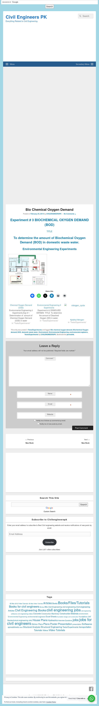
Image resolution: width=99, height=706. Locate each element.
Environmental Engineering (59, 332)
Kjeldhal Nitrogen (77, 319)
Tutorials (38, 630)
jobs (76, 619)
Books (54, 603)
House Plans (40, 620)
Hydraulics (53, 620)
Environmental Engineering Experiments (50, 249)
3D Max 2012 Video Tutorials (19, 603)
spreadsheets (13, 627)
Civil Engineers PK (26, 16)
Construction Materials (69, 613)
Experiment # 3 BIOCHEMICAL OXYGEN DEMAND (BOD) (49, 222)
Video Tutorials (57, 630)
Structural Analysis (31, 626)
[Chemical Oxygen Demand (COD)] (22, 314)
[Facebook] (91, 689)
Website (50, 414)
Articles (47, 603)
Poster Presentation (61, 623)
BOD (19, 332)
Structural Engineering (51, 626)
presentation (77, 624)
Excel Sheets (51, 616)
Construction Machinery (50, 613)
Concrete (37, 613)
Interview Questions (65, 620)
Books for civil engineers (24, 606)
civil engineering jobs (64, 609)
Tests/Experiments (35, 330)
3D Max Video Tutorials (36, 603)
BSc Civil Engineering (53, 607)
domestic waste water (30, 332)
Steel (21, 627)
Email (50, 404)
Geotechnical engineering (17, 620)
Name (50, 393)
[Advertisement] (49, 43)
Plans (46, 623)
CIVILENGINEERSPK (53, 214)
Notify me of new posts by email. (51, 424)
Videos (45, 630)
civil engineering (69, 607)
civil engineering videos (25, 614)
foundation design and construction (67, 617)
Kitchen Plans (37, 624)
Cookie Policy (51, 702)
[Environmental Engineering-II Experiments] (50, 313)
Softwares (87, 623)
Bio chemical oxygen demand (61, 330)
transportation (85, 626)
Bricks (42, 607)
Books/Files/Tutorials (73, 602)
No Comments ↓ (70, 214)
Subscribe (49, 542)
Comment (50, 358)
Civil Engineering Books (30, 610)
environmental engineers (78, 332)
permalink (70, 334)
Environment (43, 332)
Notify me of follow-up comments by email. (51, 420)
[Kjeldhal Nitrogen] (77, 311)
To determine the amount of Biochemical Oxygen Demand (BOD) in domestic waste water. (50, 240)
